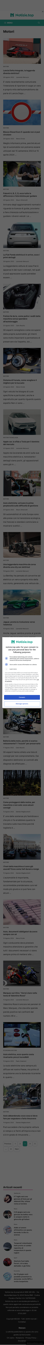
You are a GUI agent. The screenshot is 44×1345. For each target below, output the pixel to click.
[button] (22, 669)
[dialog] (22, 672)
